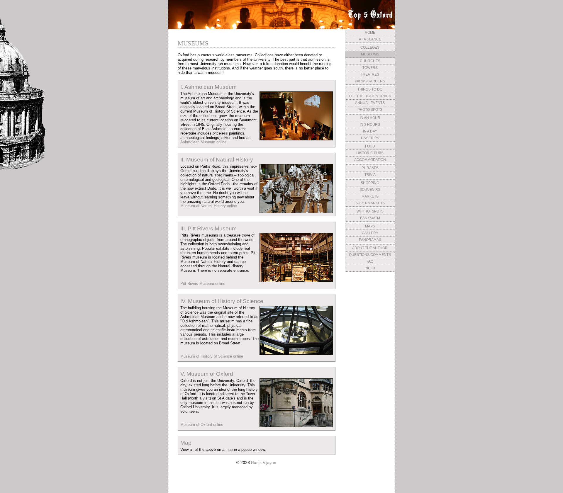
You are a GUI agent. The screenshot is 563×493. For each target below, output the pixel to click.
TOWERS (370, 68)
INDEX (369, 268)
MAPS (370, 226)
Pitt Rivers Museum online (202, 283)
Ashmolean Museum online (203, 142)
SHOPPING (370, 183)
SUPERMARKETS (370, 203)
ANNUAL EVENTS (370, 103)
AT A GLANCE (370, 39)
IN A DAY (370, 131)
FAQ (370, 261)
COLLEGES (369, 47)
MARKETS (370, 196)
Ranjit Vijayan (263, 462)
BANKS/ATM (370, 218)
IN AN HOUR (370, 118)
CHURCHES (370, 61)
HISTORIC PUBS (370, 153)
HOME (370, 32)
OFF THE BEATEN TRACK (370, 96)
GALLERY (370, 233)
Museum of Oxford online (201, 424)
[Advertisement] (369, 317)
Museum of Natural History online (208, 206)
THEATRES (370, 74)
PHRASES (370, 168)
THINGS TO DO (369, 89)
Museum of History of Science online (211, 356)
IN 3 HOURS (370, 125)
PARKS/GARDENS (370, 81)
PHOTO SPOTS (369, 110)
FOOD (370, 146)
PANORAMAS (370, 240)
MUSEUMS (370, 54)
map (229, 449)
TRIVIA (370, 175)
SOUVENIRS (369, 190)
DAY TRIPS (370, 138)
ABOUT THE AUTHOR (370, 248)
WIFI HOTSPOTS (370, 211)
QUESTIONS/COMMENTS (370, 255)
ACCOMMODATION (370, 160)
